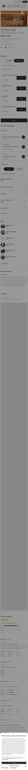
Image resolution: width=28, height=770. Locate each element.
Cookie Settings (14, 765)
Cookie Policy (13, 767)
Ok (14, 762)
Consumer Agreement (10, 758)
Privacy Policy (5, 759)
